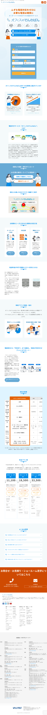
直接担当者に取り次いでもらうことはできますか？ (20, 559)
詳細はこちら (10, 253)
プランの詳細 (11, 489)
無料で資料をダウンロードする (12, 380)
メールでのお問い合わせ (35, 586)
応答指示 (14, 616)
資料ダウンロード (23, 181)
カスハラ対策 (22, 623)
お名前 (15, 49)
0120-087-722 (33, 663)
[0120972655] (42, 2)
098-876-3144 (33, 689)
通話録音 (14, 611)
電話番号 (16, 60)
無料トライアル (8, 616)
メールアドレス (17, 66)
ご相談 (31, 449)
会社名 (15, 55)
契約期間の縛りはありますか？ (15, 544)
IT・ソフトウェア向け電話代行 (22, 620)
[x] (6, 603)
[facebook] (3, 603)
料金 (7, 612)
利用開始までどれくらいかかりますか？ (17, 535)
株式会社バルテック (29, 709)
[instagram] (8, 603)
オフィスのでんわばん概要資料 (29, 610)
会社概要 (7, 624)
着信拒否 (14, 608)
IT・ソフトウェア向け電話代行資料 (29, 616)
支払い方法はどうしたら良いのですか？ (17, 540)
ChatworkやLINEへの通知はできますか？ (18, 549)
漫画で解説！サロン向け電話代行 (29, 623)
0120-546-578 (33, 685)
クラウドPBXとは (8, 626)
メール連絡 (15, 614)
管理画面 (14, 613)
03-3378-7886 (33, 650)
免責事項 (7, 629)
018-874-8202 (8, 663)
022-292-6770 (8, 677)
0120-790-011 (8, 673)
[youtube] (11, 603)
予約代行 (14, 617)
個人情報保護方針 (9, 628)
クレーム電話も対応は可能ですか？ (16, 554)
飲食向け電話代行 (22, 615)
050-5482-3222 (9, 653)
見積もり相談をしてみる (23, 177)
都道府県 (27, 60)
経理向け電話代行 (22, 621)
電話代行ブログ (8, 623)
